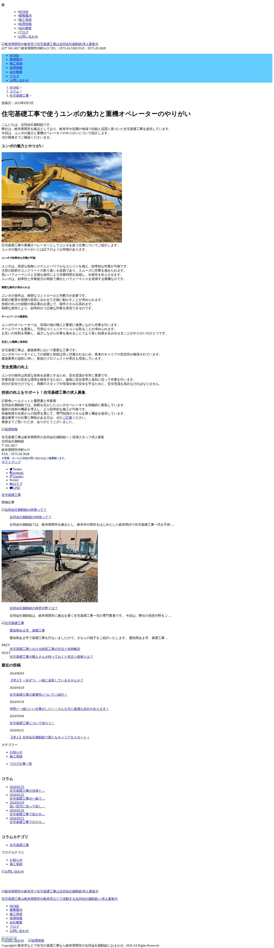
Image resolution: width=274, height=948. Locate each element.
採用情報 (25, 24)
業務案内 (25, 15)
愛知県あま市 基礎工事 (27, 630)
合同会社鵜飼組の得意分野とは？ (34, 608)
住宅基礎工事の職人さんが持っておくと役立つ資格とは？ (51, 656)
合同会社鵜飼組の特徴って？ (30, 517)
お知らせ (16, 752)
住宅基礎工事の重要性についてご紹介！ (38, 694)
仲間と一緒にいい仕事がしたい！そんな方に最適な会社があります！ (59, 709)
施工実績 (25, 19)
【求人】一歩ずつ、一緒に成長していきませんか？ (46, 680)
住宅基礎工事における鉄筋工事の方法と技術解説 (45, 649)
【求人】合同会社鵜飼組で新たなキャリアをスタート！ (50, 737)
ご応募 (67, 417)
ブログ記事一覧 (21, 763)
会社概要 (25, 28)
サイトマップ (11, 462)
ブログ (23, 32)
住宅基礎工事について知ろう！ (32, 723)
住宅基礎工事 (19, 95)
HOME (23, 11)
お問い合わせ (28, 36)
